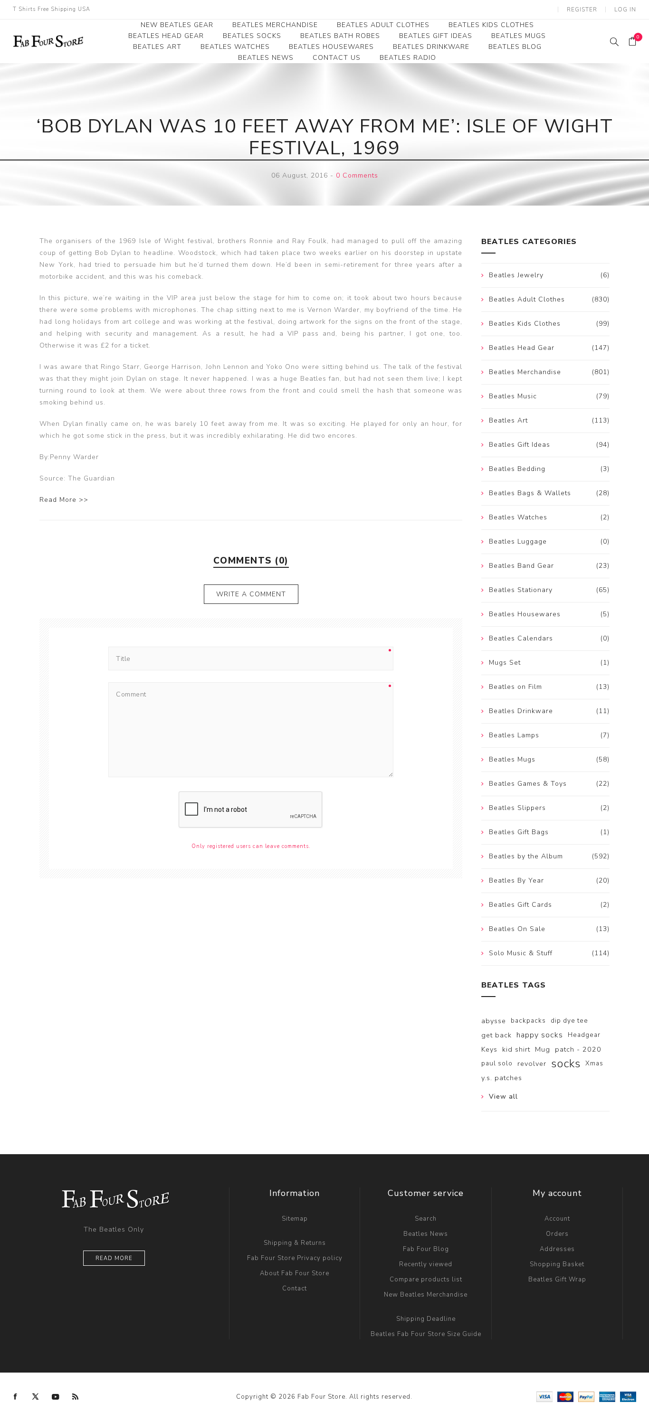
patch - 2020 (578, 1049)
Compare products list (426, 1279)
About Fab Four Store (294, 1273)
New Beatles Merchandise (426, 1294)
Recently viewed (425, 1264)
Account (557, 1218)
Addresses (557, 1249)
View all (503, 1096)
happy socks (539, 1035)
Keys (489, 1049)
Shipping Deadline (426, 1319)
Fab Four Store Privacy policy (295, 1258)
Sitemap (295, 1218)
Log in (625, 9)
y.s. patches (501, 1077)
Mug (542, 1049)
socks (566, 1063)
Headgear (584, 1034)
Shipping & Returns (295, 1243)
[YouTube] (55, 1396)
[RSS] (75, 1396)
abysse (493, 1021)
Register (582, 9)
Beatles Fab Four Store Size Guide (426, 1334)
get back (496, 1035)
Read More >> (63, 499)
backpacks (528, 1020)
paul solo (497, 1063)
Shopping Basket (557, 1264)
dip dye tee (569, 1020)
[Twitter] (35, 1396)
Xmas (594, 1063)
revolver (531, 1063)
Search (426, 1218)
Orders (557, 1234)
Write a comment (251, 594)
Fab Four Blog (426, 1249)
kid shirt (516, 1049)
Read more (114, 1258)
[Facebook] (15, 1396)
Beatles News (425, 1234)
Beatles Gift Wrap (557, 1279)
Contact (294, 1288)
